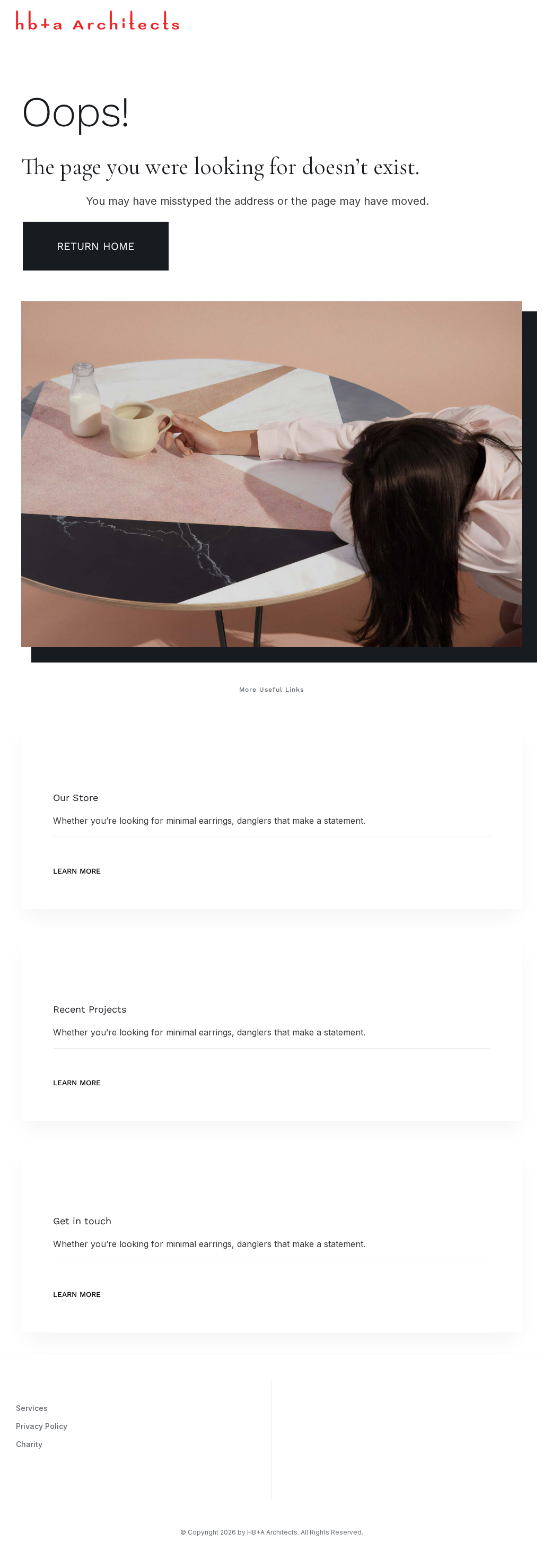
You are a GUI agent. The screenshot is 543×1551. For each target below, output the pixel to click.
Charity (29, 1444)
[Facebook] (35, 1487)
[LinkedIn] (83, 1487)
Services (32, 1408)
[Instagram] (19, 1487)
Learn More (77, 871)
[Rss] (67, 1487)
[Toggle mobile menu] (523, 18)
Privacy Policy (41, 1426)
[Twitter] (51, 1487)
